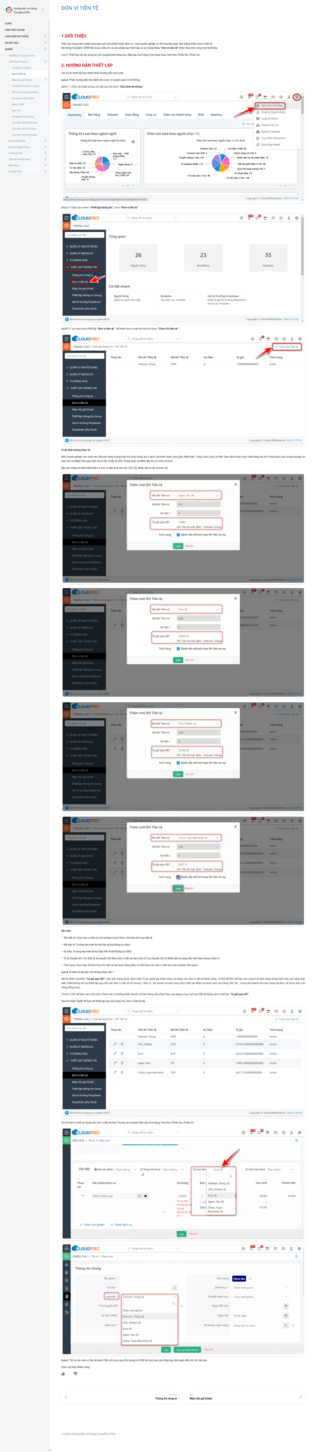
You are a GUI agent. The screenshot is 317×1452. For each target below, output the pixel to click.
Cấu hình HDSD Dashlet (24, 135)
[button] (45, 36)
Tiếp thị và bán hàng (19, 159)
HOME (8, 23)
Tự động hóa (15, 153)
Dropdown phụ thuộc (23, 98)
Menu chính (18, 104)
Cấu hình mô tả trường (24, 128)
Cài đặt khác (15, 171)
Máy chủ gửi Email (22, 80)
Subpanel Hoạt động (23, 116)
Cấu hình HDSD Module (24, 122)
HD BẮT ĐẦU (11, 43)
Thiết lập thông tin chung (25, 86)
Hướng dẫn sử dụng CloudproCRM (25, 10)
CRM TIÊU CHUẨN (15, 30)
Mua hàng (13, 165)
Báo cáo (16, 110)
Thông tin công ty (21, 67)
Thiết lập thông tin (18, 61)
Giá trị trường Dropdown (25, 92)
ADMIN (9, 49)
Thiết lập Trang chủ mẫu (21, 55)
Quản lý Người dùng (19, 147)
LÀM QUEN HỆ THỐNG (17, 36)
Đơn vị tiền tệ (19, 74)
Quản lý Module (16, 141)
